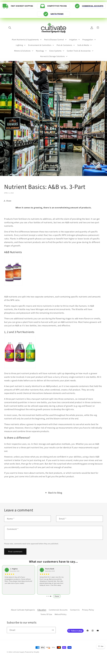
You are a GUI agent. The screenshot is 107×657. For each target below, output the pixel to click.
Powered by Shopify (32, 652)
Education (42, 609)
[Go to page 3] (50, 596)
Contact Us (75, 609)
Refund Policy (60, 614)
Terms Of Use (46, 614)
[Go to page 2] (48, 596)
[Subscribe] (53, 630)
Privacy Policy (88, 609)
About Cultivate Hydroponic (23, 609)
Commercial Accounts (58, 609)
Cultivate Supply (19, 652)
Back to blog (55, 492)
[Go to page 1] (47, 596)
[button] (10, 28)
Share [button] (8, 200)
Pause (57, 596)
